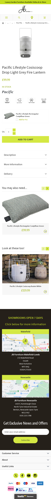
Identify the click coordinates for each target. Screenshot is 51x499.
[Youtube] (28, 475)
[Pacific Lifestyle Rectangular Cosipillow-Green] (25, 208)
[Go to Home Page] (3, 23)
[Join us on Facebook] (22, 475)
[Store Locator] (32, 17)
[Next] (47, 188)
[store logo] (25, 9)
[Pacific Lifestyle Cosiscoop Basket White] (25, 268)
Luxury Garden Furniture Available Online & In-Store (25, 2)
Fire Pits (19, 23)
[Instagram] (35, 475)
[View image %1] (23, 55)
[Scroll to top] (48, 482)
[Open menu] (6, 17)
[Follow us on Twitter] (15, 475)
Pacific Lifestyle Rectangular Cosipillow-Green (27, 115)
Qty (3, 131)
